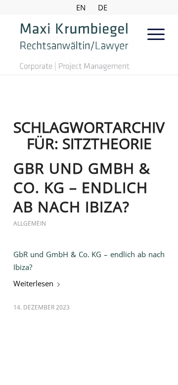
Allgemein (29, 223)
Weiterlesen (33, 283)
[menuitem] (81, 7)
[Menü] (151, 34)
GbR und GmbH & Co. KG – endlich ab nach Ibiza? (81, 187)
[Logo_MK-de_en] (73, 44)
